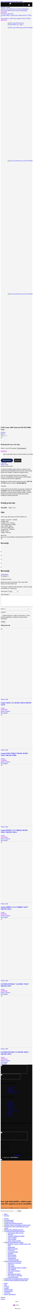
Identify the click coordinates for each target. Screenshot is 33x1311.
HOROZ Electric (12, 1111)
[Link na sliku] (14, 1073)
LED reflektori (12, 1269)
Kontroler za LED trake (14, 1263)
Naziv (3, 609)
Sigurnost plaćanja (13, 1092)
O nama (10, 1101)
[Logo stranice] (16, 6)
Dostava (10, 1089)
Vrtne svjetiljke (12, 1239)
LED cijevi (11, 1264)
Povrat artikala (12, 1088)
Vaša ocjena (4, 591)
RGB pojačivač (12, 1256)
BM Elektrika (11, 1108)
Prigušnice (11, 1253)
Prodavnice (11, 1103)
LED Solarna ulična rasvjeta (15, 1233)
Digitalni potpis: (10, 1157)
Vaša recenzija (5, 594)
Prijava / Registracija (10, 1294)
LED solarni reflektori (14, 1271)
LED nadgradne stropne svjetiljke (17, 1267)
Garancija (10, 1091)
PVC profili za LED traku (15, 1275)
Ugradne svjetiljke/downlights (16, 1236)
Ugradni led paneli (13, 1277)
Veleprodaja (11, 1104)
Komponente (11, 1247)
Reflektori (10, 1234)
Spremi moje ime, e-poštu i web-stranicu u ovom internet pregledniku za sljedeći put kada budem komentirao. (15, 617)
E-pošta (3, 612)
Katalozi (10, 1115)
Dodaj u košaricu (7, 460)
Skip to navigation (6, 1)
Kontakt (10, 1114)
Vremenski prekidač (13, 1259)
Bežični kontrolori (13, 1248)
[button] (5, 711)
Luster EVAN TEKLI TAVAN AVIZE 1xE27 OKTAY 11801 (14, 754)
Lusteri (3, 708)
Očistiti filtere (4, 574)
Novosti (10, 1106)
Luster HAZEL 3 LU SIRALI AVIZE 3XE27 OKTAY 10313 (14, 831)
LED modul (11, 1266)
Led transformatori (13, 1252)
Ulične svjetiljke (12, 1237)
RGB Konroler (12, 1255)
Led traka (10, 1272)
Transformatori (12, 1258)
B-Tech (10, 1112)
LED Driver (11, 1250)
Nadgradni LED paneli (14, 1274)
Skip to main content (17, 1)
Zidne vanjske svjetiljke (14, 1241)
